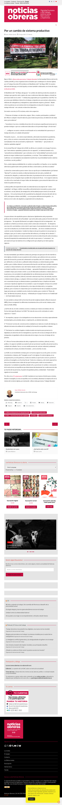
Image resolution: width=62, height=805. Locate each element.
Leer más (49, 506)
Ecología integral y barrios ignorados (17, 609)
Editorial (8, 668)
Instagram (53, 1)
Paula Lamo (38, 451)
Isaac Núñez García (11, 34)
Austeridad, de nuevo (12, 449)
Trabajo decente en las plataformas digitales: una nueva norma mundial (28, 629)
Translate (19, 470)
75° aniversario (17, 376)
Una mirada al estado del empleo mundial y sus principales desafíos (26, 645)
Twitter (51, 1)
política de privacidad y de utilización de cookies (40, 790)
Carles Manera (11, 451)
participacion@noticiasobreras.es (41, 678)
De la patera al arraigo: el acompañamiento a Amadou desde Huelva (27, 616)
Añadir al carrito (12, 507)
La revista (7, 1)
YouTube (56, 1)
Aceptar (31, 799)
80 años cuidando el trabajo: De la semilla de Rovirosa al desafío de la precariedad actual (27, 605)
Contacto (13, 1)
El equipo (7, 754)
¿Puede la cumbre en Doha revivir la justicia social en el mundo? (25, 650)
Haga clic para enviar (14, 574)
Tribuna (30, 34)
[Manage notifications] (59, 802)
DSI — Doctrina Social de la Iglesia (17, 415)
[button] (27, 551)
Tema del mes (10, 672)
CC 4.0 (6, 795)
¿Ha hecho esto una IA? (41, 449)
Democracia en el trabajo (36, 609)
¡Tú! (8, 600)
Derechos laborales (40, 412)
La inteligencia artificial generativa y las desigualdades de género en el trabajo (29, 639)
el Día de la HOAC (9, 89)
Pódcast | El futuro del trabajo (16, 625)
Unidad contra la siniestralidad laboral (17, 612)
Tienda (17, 3)
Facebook (49, 1)
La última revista (9, 3)
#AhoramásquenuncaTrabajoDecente (18, 412)
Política (34, 415)
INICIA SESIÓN (24, 3)
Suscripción (20, 1)
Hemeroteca (8, 767)
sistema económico (46, 415)
